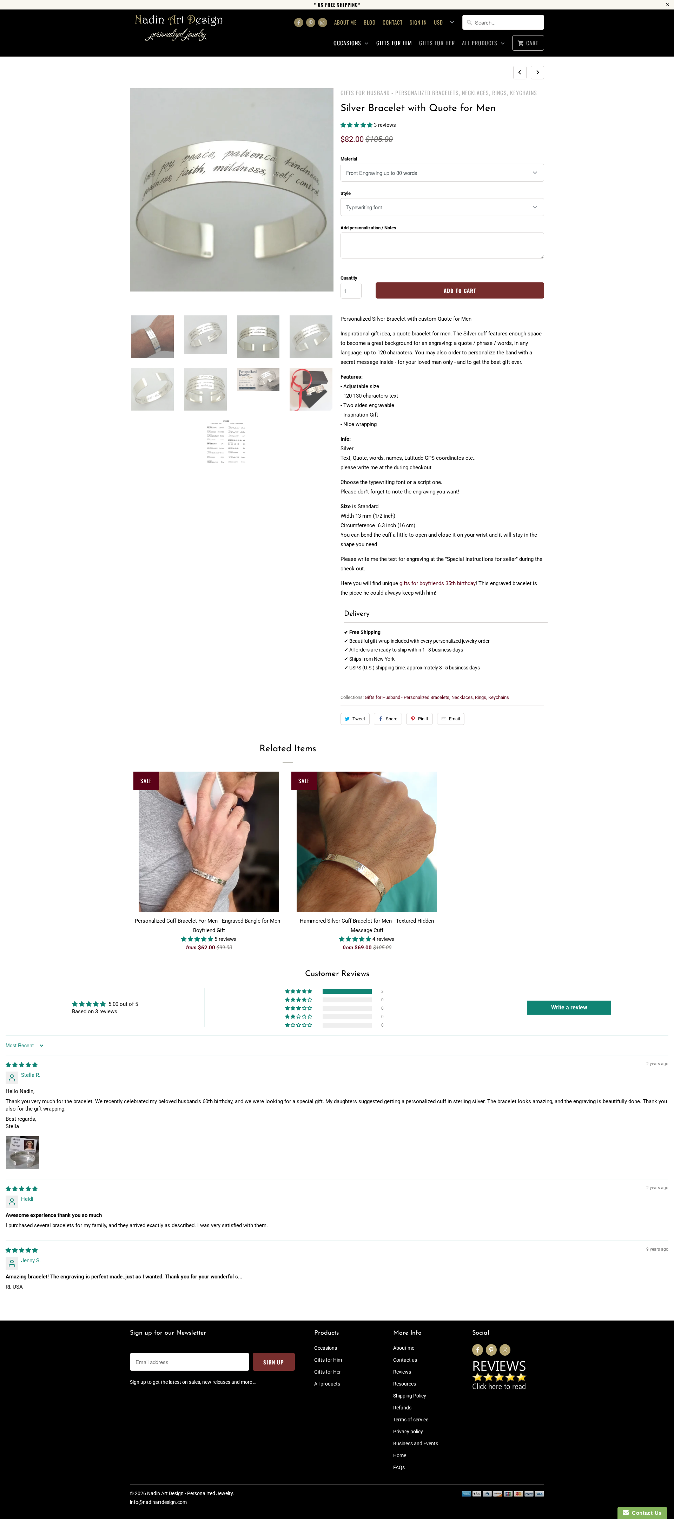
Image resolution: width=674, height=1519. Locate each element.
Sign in (418, 22)
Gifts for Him (394, 43)
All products (480, 43)
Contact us (405, 1360)
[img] (22, 1065)
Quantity (349, 278)
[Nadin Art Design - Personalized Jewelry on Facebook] (298, 22)
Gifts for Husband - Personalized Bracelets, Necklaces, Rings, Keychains (439, 93)
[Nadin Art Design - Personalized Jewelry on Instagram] (322, 22)
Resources (404, 1384)
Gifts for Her (437, 43)
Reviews (402, 1372)
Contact (393, 22)
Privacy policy (408, 1431)
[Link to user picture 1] (22, 1153)
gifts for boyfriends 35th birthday (437, 583)
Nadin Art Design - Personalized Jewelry (190, 1493)
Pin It (423, 718)
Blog (370, 22)
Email (454, 718)
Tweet (358, 718)
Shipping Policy (409, 1396)
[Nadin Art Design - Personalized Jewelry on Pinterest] (310, 22)
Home (399, 1455)
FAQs (399, 1467)
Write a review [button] (569, 1007)
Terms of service (410, 1419)
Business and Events (415, 1443)
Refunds (402, 1407)
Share (391, 718)
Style (346, 193)
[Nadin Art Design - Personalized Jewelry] (179, 30)
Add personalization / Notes (368, 227)
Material (349, 159)
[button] (357, 125)
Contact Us (645, 1513)
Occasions (348, 43)
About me (345, 22)
